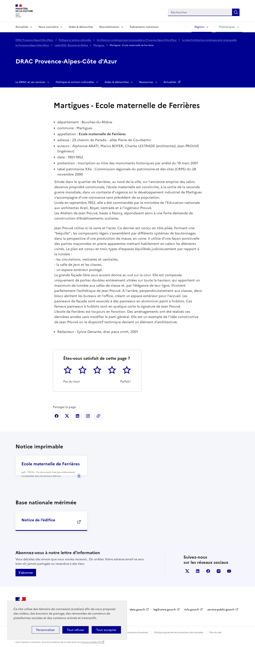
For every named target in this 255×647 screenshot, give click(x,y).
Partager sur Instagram (88, 416)
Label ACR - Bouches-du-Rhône (71, 45)
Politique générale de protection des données (178, 632)
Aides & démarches (81, 27)
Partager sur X (67, 416)
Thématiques (227, 27)
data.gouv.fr (137, 610)
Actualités (21, 27)
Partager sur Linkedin (77, 416)
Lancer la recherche (236, 12)
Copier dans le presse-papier (98, 416)
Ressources (146, 82)
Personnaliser (45, 630)
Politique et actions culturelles (75, 40)
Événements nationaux (144, 27)
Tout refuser (75, 630)
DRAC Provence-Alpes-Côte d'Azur (34, 40)
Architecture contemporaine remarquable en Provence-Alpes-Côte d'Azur (137, 40)
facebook (208, 571)
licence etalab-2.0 (91, 642)
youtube (229, 571)
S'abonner (25, 572)
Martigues (99, 45)
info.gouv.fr (191, 610)
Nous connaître (48, 27)
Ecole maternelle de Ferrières (50, 464)
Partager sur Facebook (56, 416)
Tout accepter (106, 630)
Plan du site (215, 632)
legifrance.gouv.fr (164, 610)
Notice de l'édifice (38, 520)
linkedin (197, 571)
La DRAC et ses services (30, 82)
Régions (199, 27)
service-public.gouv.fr (221, 610)
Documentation (109, 27)
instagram (218, 571)
